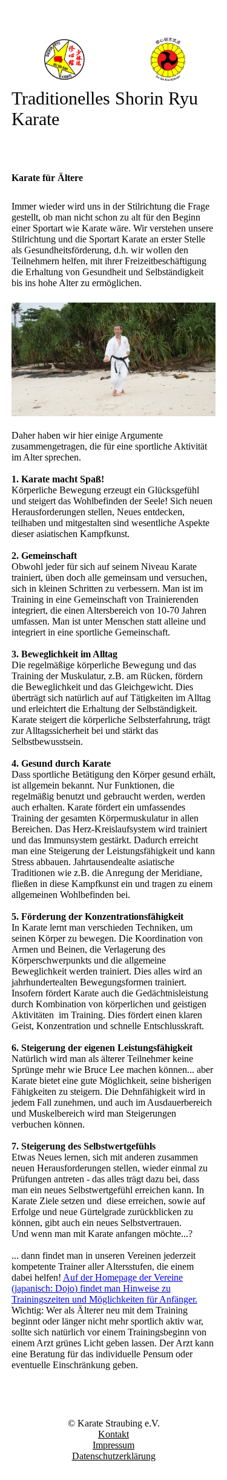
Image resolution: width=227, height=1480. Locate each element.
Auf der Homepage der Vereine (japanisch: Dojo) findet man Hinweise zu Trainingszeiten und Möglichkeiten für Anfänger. (104, 1288)
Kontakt (113, 1434)
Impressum (113, 1445)
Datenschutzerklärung (114, 1456)
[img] (114, 59)
